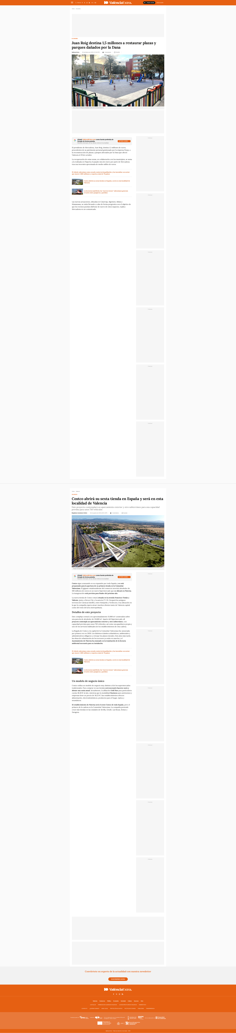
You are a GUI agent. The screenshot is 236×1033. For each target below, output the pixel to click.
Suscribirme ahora (118, 979)
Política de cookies (130, 1008)
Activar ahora (123, 141)
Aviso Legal (104, 1008)
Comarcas (102, 1001)
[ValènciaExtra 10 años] (118, 2)
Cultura (130, 1001)
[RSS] (89, 2)
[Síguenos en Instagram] (87, 2)
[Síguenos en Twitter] (84, 2)
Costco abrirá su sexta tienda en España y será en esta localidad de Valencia (107, 182)
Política (109, 1001)
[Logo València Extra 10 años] (118, 991)
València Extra (75, 52)
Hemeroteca (142, 1004)
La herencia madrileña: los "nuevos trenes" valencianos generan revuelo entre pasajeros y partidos (106, 192)
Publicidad (141, 1008)
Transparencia (150, 1008)
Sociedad (123, 1001)
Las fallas (93, 1004)
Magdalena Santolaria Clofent (79, 513)
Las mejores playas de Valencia (128, 1004)
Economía (75, 38)
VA (92, 2)
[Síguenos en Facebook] (82, 2)
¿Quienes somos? (94, 1008)
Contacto (84, 1008)
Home (73, 8)
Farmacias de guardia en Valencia (107, 1004)
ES (95, 2)
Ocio (142, 1001)
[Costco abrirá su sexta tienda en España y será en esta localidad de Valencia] (77, 182)
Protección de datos (116, 1008)
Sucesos (136, 1001)
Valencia (74, 494)
